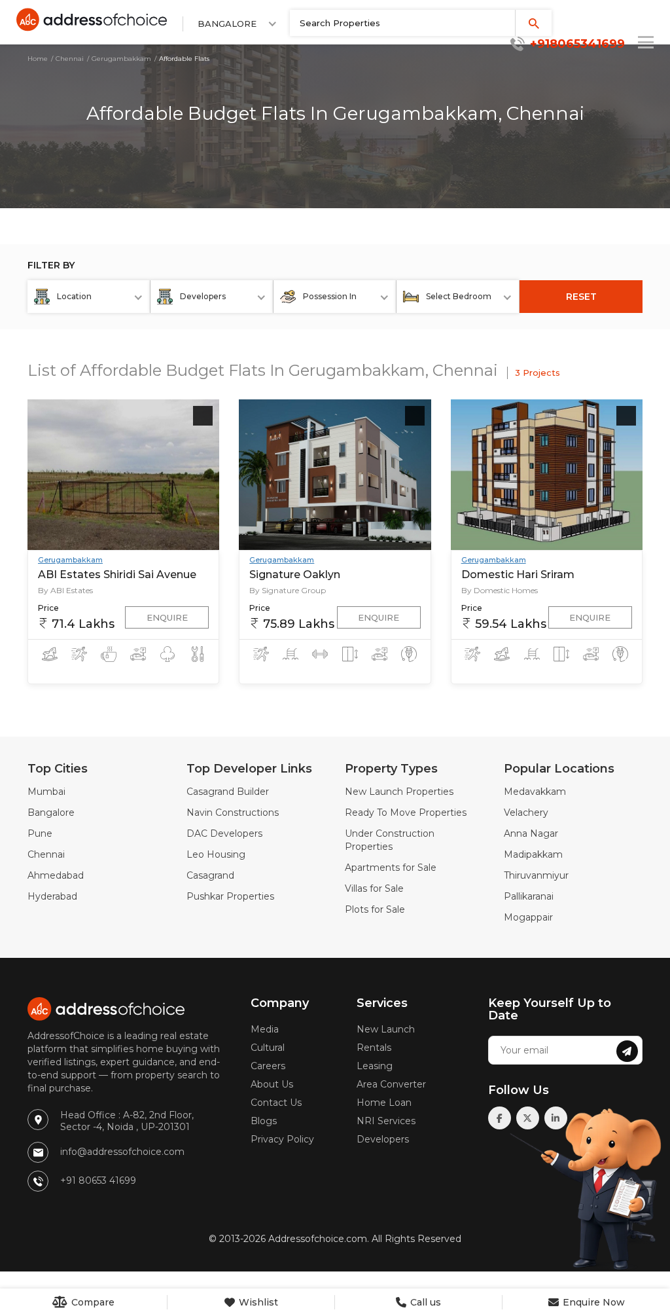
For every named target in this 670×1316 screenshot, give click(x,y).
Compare (92, 1302)
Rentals (374, 1047)
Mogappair (528, 917)
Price (48, 608)
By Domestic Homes (499, 590)
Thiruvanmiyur (536, 875)
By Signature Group (287, 590)
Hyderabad (52, 896)
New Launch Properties (399, 791)
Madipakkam (533, 854)
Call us (424, 1302)
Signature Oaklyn (294, 574)
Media (265, 1029)
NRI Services (386, 1121)
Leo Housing (215, 854)
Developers (383, 1139)
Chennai (70, 58)
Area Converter (391, 1084)
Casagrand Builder (227, 791)
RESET (581, 296)
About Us (272, 1084)
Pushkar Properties (230, 896)
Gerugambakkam (121, 58)
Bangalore (51, 812)
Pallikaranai (529, 896)
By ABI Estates (65, 590)
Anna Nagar (531, 833)
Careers (268, 1066)
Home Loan (384, 1102)
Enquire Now (592, 1302)
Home (37, 58)
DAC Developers (224, 833)
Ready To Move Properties (406, 812)
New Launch (386, 1029)
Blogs (264, 1121)
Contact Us (276, 1102)
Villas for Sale (374, 888)
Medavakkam (535, 791)
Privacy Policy (282, 1139)
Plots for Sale (375, 909)
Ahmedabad (55, 875)
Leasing (375, 1066)
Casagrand (210, 875)
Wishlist (257, 1302)
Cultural (268, 1047)
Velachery (526, 812)
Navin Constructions (232, 812)
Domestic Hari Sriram (517, 574)
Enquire (167, 617)
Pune (39, 833)
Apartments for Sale (390, 867)
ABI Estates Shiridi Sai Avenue (117, 574)
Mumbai (46, 791)
